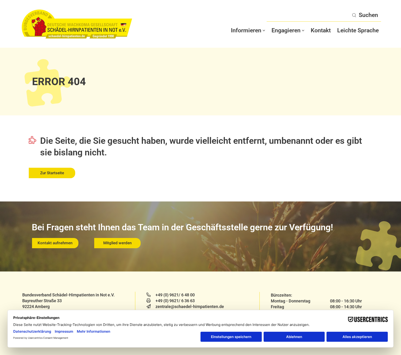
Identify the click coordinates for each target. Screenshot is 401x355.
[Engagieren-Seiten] (303, 30)
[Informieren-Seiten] (264, 30)
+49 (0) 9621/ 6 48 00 (175, 294)
